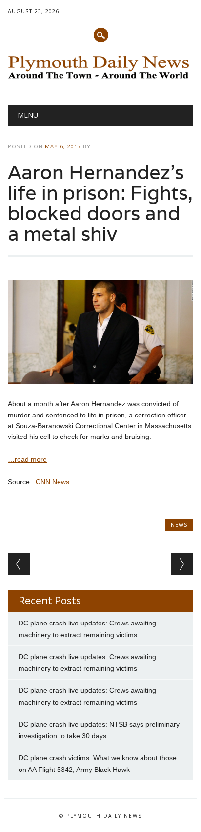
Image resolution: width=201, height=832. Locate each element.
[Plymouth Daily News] (100, 80)
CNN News (52, 482)
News (179, 524)
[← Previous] (19, 564)
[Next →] (182, 564)
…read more (27, 459)
